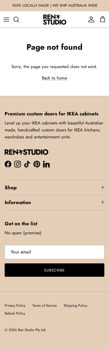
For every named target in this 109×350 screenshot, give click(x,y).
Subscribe (54, 270)
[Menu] (6, 19)
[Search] (19, 19)
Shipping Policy (75, 305)
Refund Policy (15, 313)
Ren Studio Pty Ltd (31, 330)
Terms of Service (44, 305)
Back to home (54, 78)
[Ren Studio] (54, 19)
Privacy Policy (15, 305)
